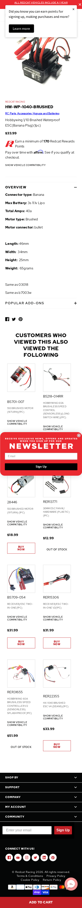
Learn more (21, 28)
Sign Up (41, 466)
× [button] (73, 9)
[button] (71, 884)
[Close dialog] (79, 435)
